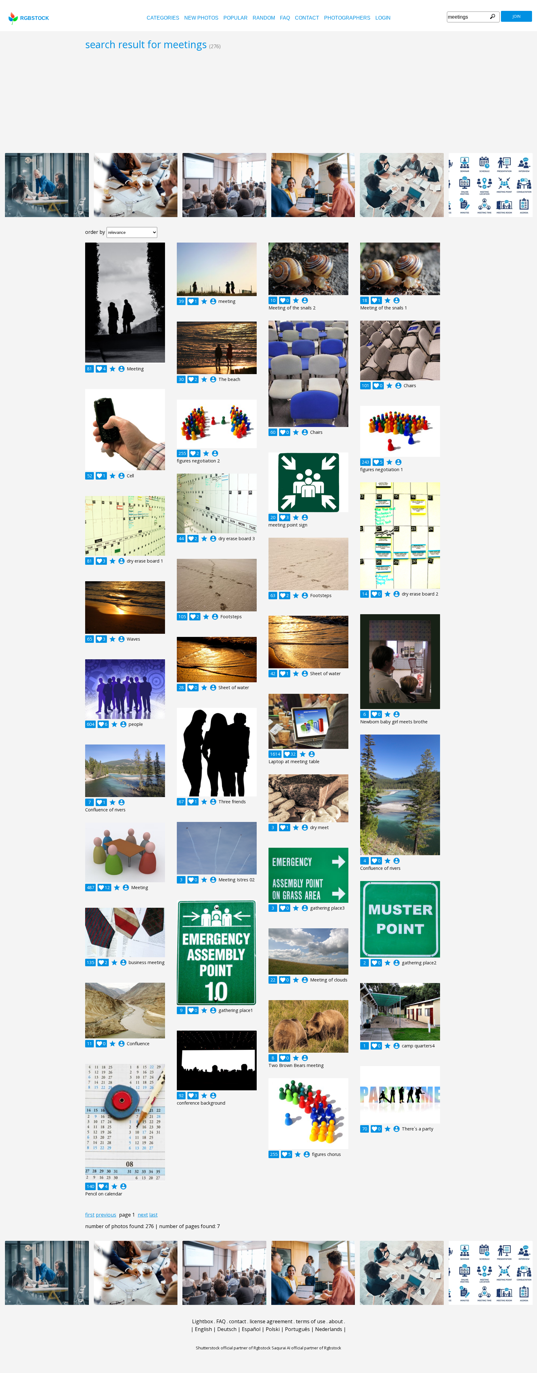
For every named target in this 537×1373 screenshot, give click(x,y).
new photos (201, 18)
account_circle (121, 369)
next (143, 1214)
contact (307, 18)
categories (163, 18)
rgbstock (34, 18)
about (336, 1321)
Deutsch (226, 1329)
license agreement (271, 1321)
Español (251, 1329)
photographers (347, 18)
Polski (273, 1329)
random (264, 18)
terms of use (310, 1321)
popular (235, 18)
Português (297, 1329)
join (517, 16)
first (89, 1214)
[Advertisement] (268, 101)
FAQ (285, 18)
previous (106, 1214)
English (203, 1329)
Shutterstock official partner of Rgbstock (233, 1348)
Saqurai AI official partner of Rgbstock (306, 1348)
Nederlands (328, 1329)
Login (383, 18)
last (153, 1214)
